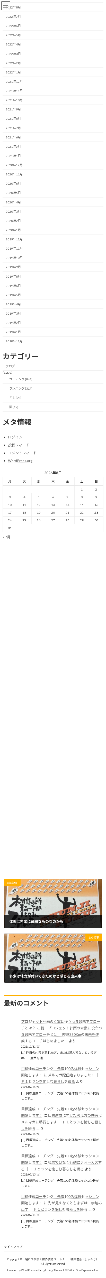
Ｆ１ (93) (15, 398)
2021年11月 (14, 91)
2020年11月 (14, 174)
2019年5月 (13, 295)
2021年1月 (13, 156)
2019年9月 (13, 267)
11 (24, 505)
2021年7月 (13, 128)
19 (38, 512)
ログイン (15, 437)
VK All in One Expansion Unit (82, 1270)
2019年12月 (14, 239)
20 (53, 512)
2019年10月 (14, 258)
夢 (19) (13, 407)
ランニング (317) (20, 388)
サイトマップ (13, 1247)
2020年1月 (13, 230)
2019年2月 (13, 323)
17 (10, 512)
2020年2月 (13, 221)
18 (24, 512)
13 (53, 505)
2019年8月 (13, 276)
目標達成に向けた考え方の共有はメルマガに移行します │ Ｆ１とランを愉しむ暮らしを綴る (61, 1122)
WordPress (28, 1270)
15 (82, 505)
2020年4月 (13, 202)
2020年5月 (13, 193)
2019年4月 (13, 304)
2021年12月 (14, 81)
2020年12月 (14, 165)
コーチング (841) (20, 379)
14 (67, 505)
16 (96, 505)
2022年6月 (13, 26)
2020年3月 (13, 211)
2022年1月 (13, 72)
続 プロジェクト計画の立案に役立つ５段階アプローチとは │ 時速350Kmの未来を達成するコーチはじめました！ (61, 1034)
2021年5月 (13, 146)
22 (82, 512)
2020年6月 (13, 183)
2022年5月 (13, 35)
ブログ (10, 366)
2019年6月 (13, 286)
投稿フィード (19, 445)
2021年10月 (14, 100)
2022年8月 (13, 7)
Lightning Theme (51, 1270)
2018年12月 (14, 341)
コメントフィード (22, 453)
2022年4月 (13, 44)
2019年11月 (14, 248)
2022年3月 (13, 54)
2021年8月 (13, 118)
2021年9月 (13, 109)
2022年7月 (13, 16)
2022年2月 (13, 63)
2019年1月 (13, 332)
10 (10, 505)
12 (38, 505)
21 (67, 512)
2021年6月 (13, 137)
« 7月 (7, 537)
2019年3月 (13, 313)
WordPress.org (20, 460)
